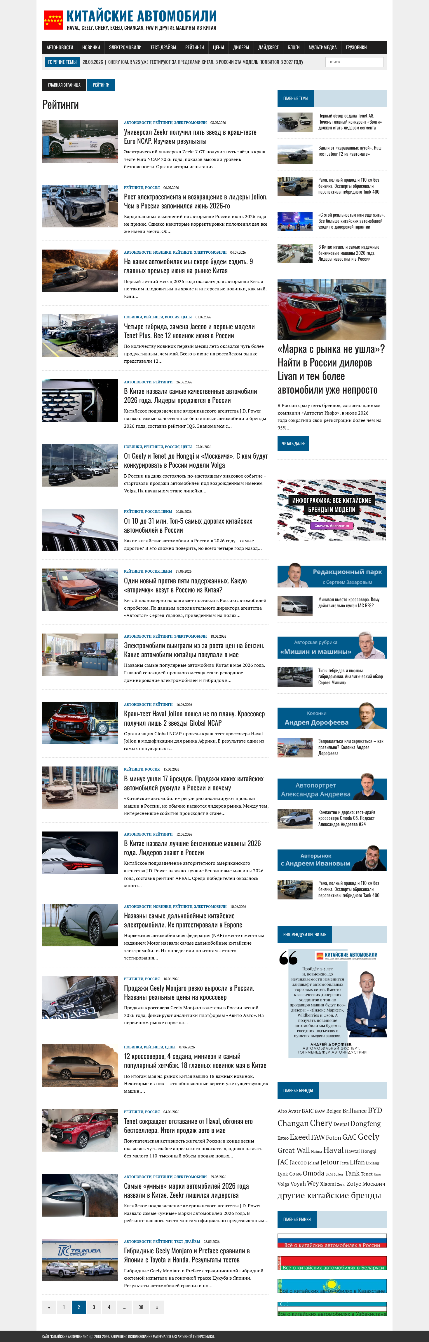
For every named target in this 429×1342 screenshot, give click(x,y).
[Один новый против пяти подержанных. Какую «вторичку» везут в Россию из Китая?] (80, 607)
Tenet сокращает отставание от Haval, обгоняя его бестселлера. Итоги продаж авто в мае (188, 1125)
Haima (316, 1151)
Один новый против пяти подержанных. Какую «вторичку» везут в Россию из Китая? (185, 584)
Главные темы (295, 98)
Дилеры (241, 47)
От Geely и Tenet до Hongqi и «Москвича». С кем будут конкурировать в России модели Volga (196, 460)
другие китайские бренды (329, 1195)
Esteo (283, 1138)
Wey (313, 1183)
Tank (352, 1173)
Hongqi (368, 1151)
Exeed (300, 1137)
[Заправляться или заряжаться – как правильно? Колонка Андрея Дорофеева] (295, 753)
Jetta (344, 1163)
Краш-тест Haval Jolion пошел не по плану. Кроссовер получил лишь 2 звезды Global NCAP (194, 717)
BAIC (308, 1110)
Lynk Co (286, 1173)
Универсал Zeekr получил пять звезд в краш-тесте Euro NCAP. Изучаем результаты (190, 136)
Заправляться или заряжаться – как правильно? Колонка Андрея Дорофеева (350, 747)
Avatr (294, 1111)
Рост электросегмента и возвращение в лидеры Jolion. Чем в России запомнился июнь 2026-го (196, 200)
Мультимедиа (323, 47)
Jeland (313, 1163)
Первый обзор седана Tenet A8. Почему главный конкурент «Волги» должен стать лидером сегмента (350, 121)
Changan (293, 1123)
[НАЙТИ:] (354, 61)
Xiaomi (328, 1183)
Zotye (354, 1183)
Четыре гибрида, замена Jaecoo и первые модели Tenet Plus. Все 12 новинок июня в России (189, 330)
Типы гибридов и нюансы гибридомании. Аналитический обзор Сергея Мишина (350, 676)
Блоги (294, 47)
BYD (375, 1110)
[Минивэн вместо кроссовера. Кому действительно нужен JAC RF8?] (295, 612)
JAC (283, 1161)
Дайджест (268, 47)
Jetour (329, 1161)
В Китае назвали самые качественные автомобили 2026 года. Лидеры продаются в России (190, 395)
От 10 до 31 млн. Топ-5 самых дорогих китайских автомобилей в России (188, 525)
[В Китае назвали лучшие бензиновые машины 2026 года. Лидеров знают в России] (80, 870)
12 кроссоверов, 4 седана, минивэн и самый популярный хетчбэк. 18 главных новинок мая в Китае (195, 1060)
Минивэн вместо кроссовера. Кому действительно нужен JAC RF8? (348, 602)
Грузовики (356, 47)
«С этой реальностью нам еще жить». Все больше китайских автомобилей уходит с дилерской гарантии (351, 220)
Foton (333, 1137)
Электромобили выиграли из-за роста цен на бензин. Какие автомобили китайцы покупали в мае (194, 649)
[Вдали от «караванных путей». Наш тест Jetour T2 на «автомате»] (295, 160)
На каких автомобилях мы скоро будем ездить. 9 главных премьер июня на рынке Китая (188, 265)
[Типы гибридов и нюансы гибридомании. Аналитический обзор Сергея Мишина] (295, 683)
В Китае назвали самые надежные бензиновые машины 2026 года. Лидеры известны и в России (348, 252)
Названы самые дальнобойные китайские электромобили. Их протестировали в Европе (183, 919)
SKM (329, 1174)
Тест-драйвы (163, 47)
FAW (318, 1137)
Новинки (91, 47)
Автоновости (60, 47)
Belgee (333, 1110)
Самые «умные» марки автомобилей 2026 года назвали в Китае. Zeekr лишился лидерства (186, 1190)
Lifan (357, 1162)
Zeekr (341, 1185)
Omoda (314, 1173)
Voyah (298, 1183)
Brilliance (355, 1110)
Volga (283, 1184)
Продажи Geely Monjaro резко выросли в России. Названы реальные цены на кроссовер (189, 992)
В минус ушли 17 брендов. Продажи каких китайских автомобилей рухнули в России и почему (194, 782)
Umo (377, 1174)
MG (298, 1174)
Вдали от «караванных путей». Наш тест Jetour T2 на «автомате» (349, 150)
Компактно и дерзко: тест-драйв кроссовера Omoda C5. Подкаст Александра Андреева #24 (346, 818)
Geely (368, 1136)
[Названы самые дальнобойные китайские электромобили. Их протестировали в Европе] (80, 942)
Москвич (374, 1183)
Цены (218, 47)
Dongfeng (365, 1123)
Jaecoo (298, 1162)
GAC (349, 1137)
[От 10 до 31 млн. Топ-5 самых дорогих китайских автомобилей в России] (80, 547)
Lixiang (372, 1163)
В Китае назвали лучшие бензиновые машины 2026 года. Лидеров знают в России (192, 847)
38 (141, 1307)
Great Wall (294, 1150)
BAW (320, 1111)
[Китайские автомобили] (214, 20)
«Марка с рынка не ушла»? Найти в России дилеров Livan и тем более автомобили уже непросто (331, 368)
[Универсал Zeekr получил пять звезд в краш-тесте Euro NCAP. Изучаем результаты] (80, 158)
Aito (282, 1111)
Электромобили (125, 47)
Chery (321, 1122)
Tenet (367, 1174)
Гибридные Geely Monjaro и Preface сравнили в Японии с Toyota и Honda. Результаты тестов (187, 1254)
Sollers (338, 1174)
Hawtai (352, 1151)
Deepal (341, 1124)
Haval (333, 1149)
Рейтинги (194, 47)
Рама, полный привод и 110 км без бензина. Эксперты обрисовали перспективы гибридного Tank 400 (348, 185)
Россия (152, 187)
